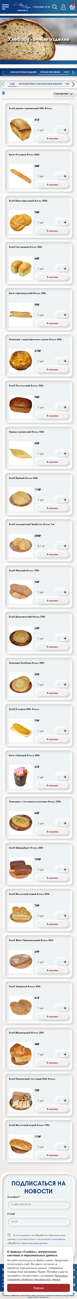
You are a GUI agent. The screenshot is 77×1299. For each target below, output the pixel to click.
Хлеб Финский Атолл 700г (24, 570)
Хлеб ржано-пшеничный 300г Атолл (30, 108)
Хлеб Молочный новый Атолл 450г (29, 894)
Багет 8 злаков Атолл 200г (24, 154)
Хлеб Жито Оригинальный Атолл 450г (31, 940)
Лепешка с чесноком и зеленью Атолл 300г (35, 801)
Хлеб (12, 84)
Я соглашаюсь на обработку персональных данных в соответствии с (37, 1239)
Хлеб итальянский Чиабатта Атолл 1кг (31, 524)
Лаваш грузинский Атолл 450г (26, 432)
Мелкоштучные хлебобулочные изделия (40, 84)
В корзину (52, 138)
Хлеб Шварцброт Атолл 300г (26, 847)
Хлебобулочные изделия (23, 72)
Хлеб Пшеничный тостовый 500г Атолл (32, 1079)
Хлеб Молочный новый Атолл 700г (29, 1125)
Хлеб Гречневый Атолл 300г (25, 247)
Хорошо (38, 1288)
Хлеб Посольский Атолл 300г (26, 385)
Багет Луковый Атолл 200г (24, 755)
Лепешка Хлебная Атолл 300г (26, 663)
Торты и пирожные (50, 72)
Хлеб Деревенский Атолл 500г (27, 616)
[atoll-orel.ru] (22, 5)
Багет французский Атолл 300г (27, 293)
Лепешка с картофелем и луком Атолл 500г (35, 339)
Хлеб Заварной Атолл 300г (25, 986)
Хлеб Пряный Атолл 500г (23, 478)
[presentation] (73, 73)
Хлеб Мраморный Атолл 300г (26, 1032)
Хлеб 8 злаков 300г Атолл (24, 709)
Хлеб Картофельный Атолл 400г (28, 200)
